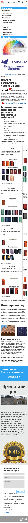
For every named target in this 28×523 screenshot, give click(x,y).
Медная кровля (6, 10)
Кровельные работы (7, 34)
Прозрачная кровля (7, 32)
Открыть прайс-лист (8, 103)
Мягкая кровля (6, 18)
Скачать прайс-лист (20, 103)
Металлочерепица (6, 15)
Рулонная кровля (6, 30)
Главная (2, 74)
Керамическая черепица (8, 20)
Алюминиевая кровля (7, 25)
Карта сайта (6, 512)
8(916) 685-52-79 (11, 2)
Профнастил (5, 27)
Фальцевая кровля (7, 13)
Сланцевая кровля (7, 22)
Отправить (20, 491)
